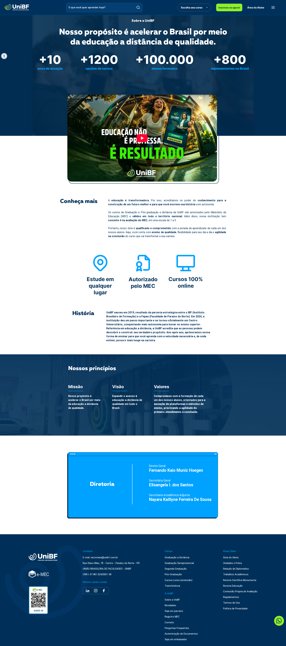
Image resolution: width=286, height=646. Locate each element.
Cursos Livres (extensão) (178, 580)
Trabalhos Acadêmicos (235, 574)
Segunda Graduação (176, 569)
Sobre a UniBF (172, 600)
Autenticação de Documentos (181, 634)
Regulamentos (231, 597)
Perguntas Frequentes (177, 628)
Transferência (172, 586)
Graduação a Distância (177, 557)
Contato (169, 622)
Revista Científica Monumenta (239, 580)
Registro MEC (172, 616)
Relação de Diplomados (236, 569)
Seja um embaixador (176, 639)
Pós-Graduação (173, 574)
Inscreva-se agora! (229, 7)
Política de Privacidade (235, 608)
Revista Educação (233, 586)
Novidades (170, 605)
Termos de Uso (231, 603)
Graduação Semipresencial (179, 563)
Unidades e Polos (232, 563)
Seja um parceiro (174, 611)
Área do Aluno (255, 7)
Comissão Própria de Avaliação (240, 591)
